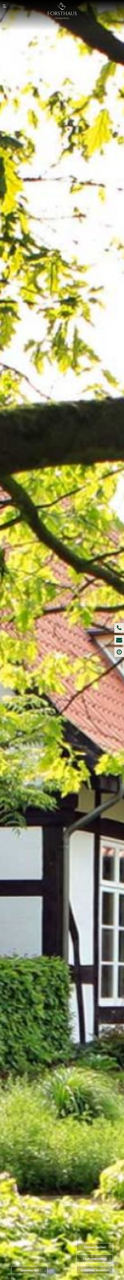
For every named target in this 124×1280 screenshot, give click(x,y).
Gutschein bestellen (95, 1270)
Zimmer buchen (95, 1247)
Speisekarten (29, 1270)
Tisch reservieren (95, 1259)
